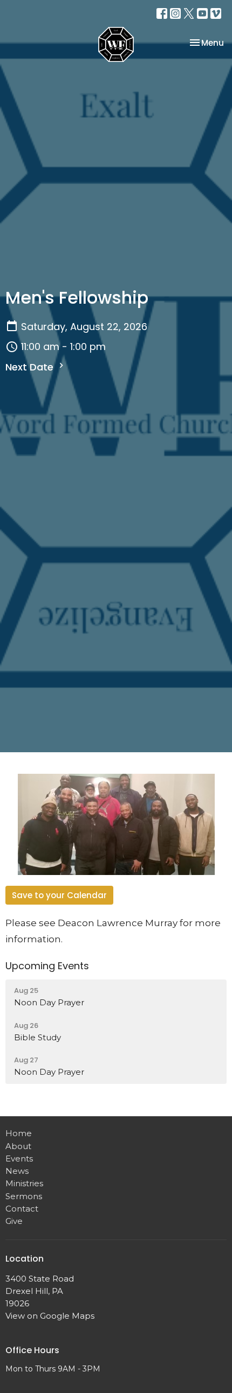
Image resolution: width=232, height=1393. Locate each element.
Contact (21, 1208)
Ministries (24, 1183)
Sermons (23, 1196)
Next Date (30, 367)
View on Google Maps (49, 1316)
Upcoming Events (47, 965)
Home (18, 1133)
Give (14, 1221)
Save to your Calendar (59, 895)
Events (19, 1158)
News (17, 1171)
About (18, 1146)
